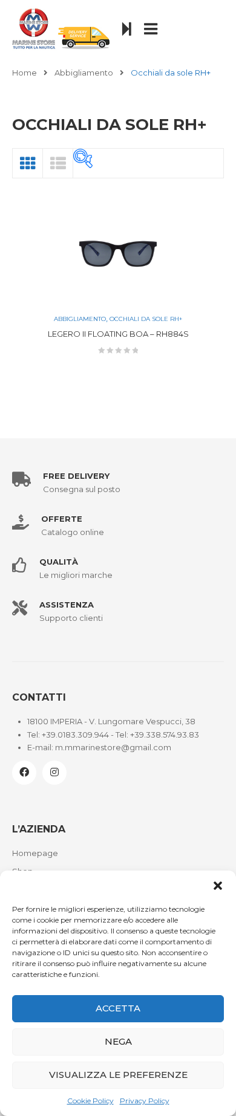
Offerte (61, 519)
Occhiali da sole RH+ (146, 319)
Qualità (58, 561)
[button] (218, 886)
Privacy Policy (144, 1100)
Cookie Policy (90, 1100)
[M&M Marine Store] (61, 28)
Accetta (118, 1008)
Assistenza (66, 604)
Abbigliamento (83, 72)
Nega (118, 1041)
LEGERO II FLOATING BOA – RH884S (118, 334)
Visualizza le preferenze (118, 1074)
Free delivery (76, 476)
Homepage (35, 853)
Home (24, 72)
